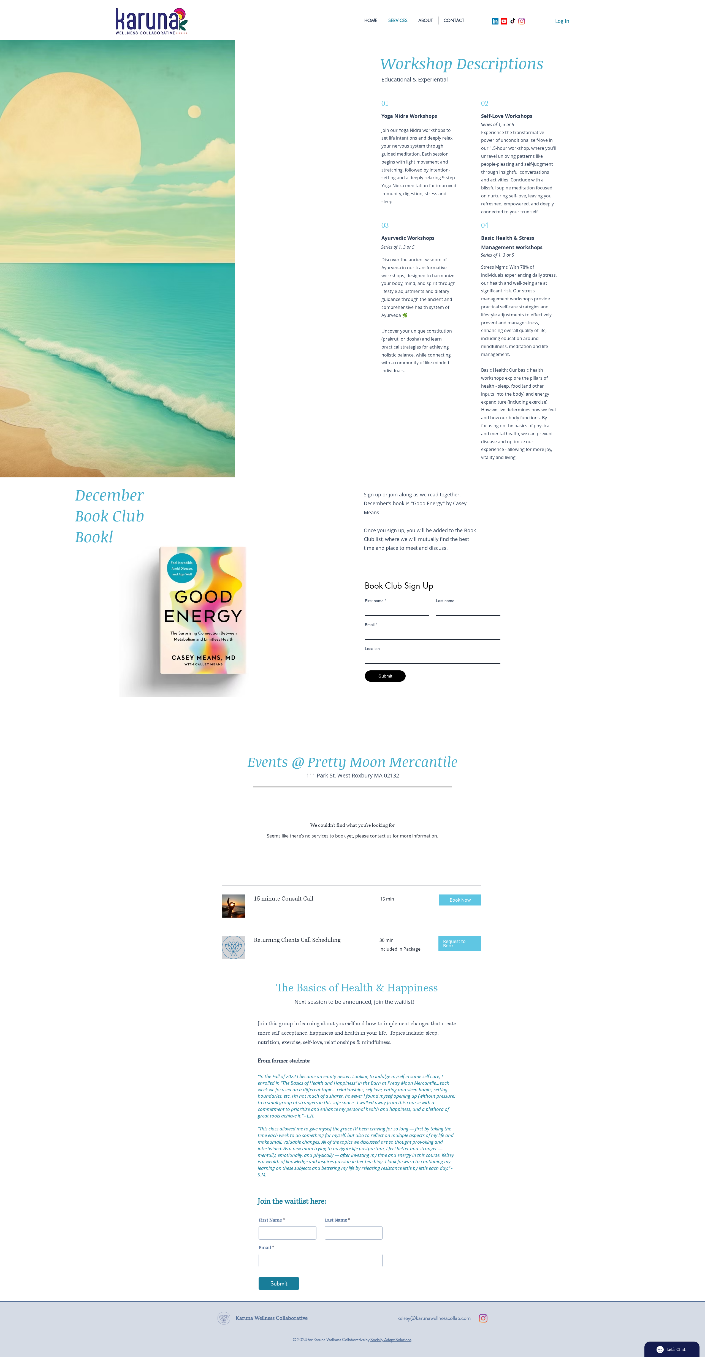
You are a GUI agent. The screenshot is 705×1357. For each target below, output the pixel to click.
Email (371, 624)
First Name (270, 1220)
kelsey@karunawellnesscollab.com (434, 1318)
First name (375, 601)
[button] (460, 899)
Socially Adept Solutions (390, 1339)
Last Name (336, 1220)
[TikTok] (512, 21)
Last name (445, 601)
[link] (310, 898)
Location (372, 648)
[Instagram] (521, 21)
